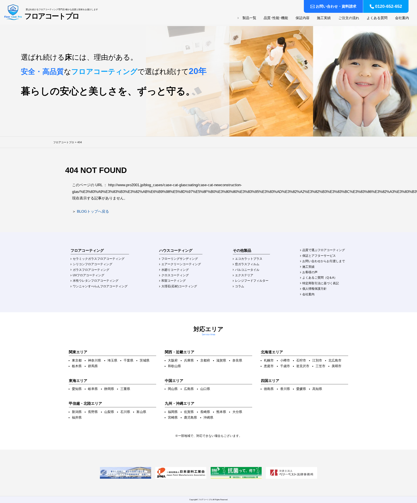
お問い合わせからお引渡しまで (323, 261)
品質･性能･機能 (276, 18)
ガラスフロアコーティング (91, 269)
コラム (239, 286)
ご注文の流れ (348, 18)
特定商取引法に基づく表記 (320, 283)
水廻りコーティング (175, 269)
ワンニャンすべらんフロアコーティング (100, 286)
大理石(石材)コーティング (179, 286)
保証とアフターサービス (319, 255)
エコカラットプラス (248, 258)
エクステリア (244, 275)
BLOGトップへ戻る (93, 211)
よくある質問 (377, 18)
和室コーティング (173, 280)
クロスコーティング (175, 275)
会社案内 (402, 18)
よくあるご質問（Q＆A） (319, 277)
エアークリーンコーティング (181, 264)
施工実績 (324, 18)
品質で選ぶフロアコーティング (323, 250)
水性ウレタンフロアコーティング (95, 280)
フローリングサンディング (179, 258)
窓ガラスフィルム (247, 264)
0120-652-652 (388, 6)
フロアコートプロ (51, 16)
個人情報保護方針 (314, 288)
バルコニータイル (247, 269)
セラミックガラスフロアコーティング (98, 258)
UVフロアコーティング (88, 275)
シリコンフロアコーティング (92, 264)
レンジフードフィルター (251, 280)
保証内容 (302, 18)
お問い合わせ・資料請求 (336, 6)
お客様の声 (310, 272)
